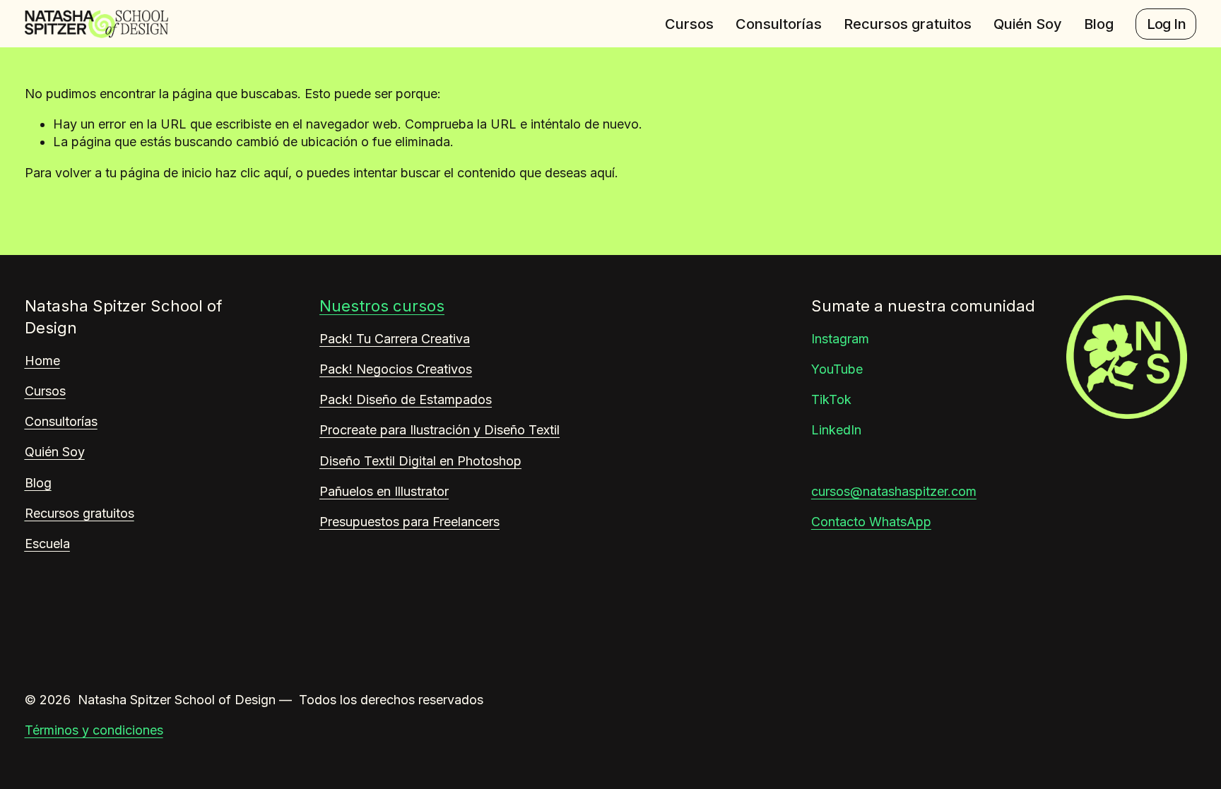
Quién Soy (1027, 24)
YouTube (837, 369)
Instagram (840, 338)
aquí (602, 172)
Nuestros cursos (381, 306)
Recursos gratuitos (908, 24)
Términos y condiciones (94, 730)
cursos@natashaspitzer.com (894, 491)
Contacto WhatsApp (871, 521)
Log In (1166, 24)
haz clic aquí (252, 172)
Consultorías (779, 24)
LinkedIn (836, 429)
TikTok (831, 399)
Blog (1099, 24)
